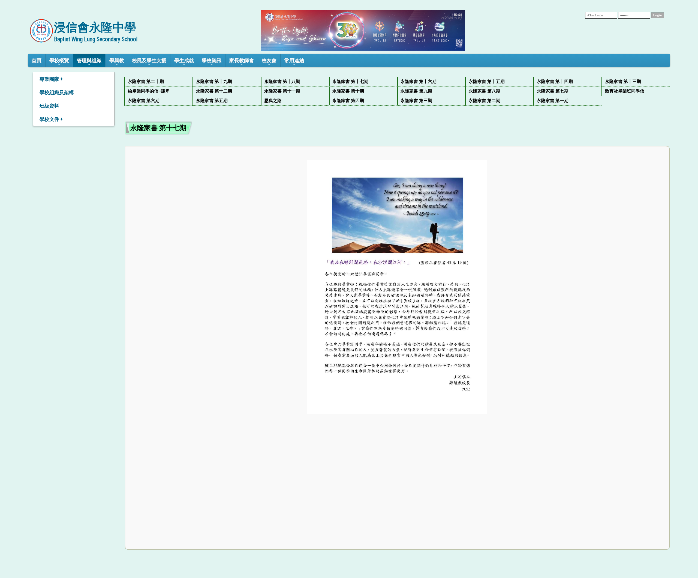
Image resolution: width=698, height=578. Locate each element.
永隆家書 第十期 (348, 91)
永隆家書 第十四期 (555, 81)
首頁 (36, 60)
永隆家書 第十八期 (282, 81)
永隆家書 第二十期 (146, 81)
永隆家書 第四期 (348, 100)
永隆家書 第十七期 (350, 81)
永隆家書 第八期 (484, 91)
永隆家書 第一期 (552, 100)
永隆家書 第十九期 (214, 81)
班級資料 (49, 106)
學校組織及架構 (57, 92)
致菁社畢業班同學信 (624, 91)
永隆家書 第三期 (416, 100)
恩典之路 (273, 100)
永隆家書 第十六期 (419, 81)
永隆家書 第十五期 (487, 81)
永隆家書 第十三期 (623, 81)
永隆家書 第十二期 (214, 91)
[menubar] (397, 91)
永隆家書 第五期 (212, 100)
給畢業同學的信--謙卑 (149, 91)
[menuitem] (158, 82)
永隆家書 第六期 (144, 100)
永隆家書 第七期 (552, 91)
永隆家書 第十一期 (282, 91)
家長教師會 (241, 60)
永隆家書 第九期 (416, 91)
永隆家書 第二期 (484, 100)
